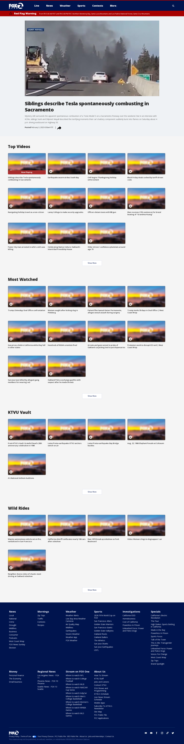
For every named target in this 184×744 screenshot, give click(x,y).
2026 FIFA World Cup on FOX (104, 616)
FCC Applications (101, 718)
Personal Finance (16, 675)
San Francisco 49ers (103, 621)
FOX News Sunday (17, 644)
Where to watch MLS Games (75, 714)
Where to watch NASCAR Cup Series (77, 688)
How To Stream (101, 675)
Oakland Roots (100, 634)
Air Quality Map (72, 624)
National (12, 618)
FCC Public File (100, 715)
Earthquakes (71, 630)
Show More (92, 263)
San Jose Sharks (101, 643)
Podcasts (13, 638)
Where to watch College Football (76, 679)
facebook (157, 733)
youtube (151, 733)
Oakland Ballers (101, 637)
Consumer (13, 634)
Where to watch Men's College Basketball (75, 697)
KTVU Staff (99, 678)
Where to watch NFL (75, 675)
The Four (155, 621)
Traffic (40, 618)
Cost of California (130, 622)
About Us (99, 671)
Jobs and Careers (101, 682)
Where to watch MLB (75, 684)
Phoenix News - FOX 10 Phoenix (47, 682)
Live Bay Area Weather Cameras (76, 619)
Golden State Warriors (103, 624)
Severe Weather (73, 634)
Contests (41, 622)
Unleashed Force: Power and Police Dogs (133, 629)
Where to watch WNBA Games (76, 708)
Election (12, 647)
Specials (155, 611)
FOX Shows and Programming (101, 689)
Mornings (43, 611)
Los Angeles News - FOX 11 (48, 676)
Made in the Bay (158, 630)
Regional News (46, 671)
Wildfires (12, 628)
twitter (173, 733)
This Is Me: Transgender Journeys (161, 644)
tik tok (167, 733)
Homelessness (129, 618)
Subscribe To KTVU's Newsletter (103, 707)
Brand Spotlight (157, 664)
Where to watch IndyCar (76, 693)
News (12, 611)
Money (13, 671)
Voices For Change (159, 654)
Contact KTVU (100, 685)
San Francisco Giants (103, 627)
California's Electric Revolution (159, 616)
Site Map (98, 711)
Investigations (131, 611)
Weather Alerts (72, 615)
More (113, 5)
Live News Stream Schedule (102, 698)
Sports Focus (156, 636)
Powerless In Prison (131, 625)
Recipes (40, 625)
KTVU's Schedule (101, 694)
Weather (71, 611)
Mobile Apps (99, 703)
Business (13, 631)
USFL (96, 650)
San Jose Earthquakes (103, 647)
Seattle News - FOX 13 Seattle (47, 687)
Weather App (71, 637)
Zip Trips (41, 615)
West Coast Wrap (16, 641)
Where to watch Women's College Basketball (77, 703)
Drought (12, 625)
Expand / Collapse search (173, 6)
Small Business (15, 682)
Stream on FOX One (77, 671)
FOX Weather (71, 640)
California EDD (129, 615)
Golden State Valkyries (104, 630)
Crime (11, 622)
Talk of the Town (158, 639)
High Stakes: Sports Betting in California (163, 625)
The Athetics (99, 640)
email (146, 733)
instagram (162, 733)
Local (11, 615)
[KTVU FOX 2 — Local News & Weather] (18, 6)
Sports (98, 611)
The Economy (15, 678)
